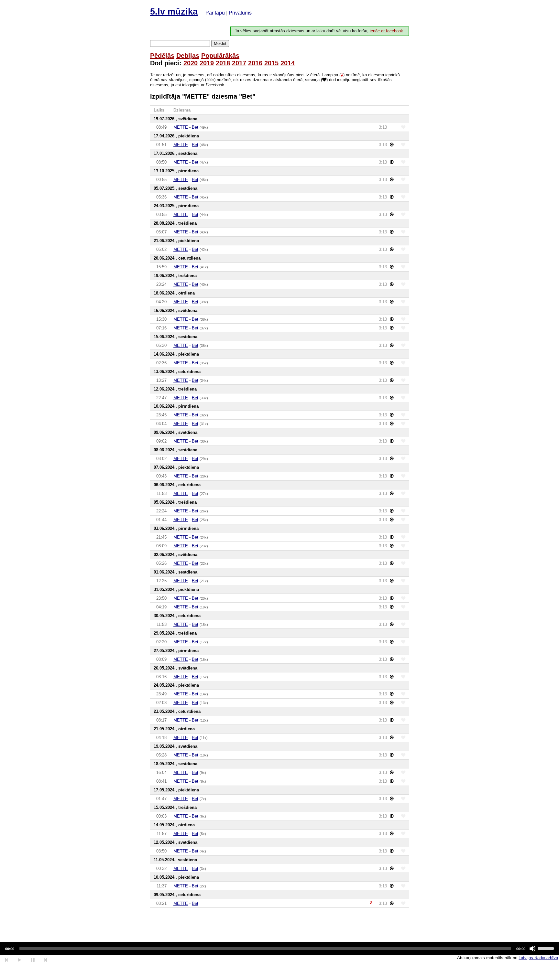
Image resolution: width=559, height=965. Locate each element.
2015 (271, 63)
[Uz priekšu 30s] (45, 960)
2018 (223, 63)
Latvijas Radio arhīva (538, 957)
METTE (180, 127)
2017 (239, 63)
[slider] (547, 948)
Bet (195, 127)
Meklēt (220, 43)
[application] (279, 948)
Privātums (240, 13)
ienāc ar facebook (386, 31)
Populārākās (220, 55)
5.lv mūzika (174, 11)
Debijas (187, 55)
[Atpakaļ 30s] (6, 960)
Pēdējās (162, 55)
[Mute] (532, 948)
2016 (255, 63)
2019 (207, 63)
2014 (287, 63)
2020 (190, 63)
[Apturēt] (19, 960)
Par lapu (215, 13)
